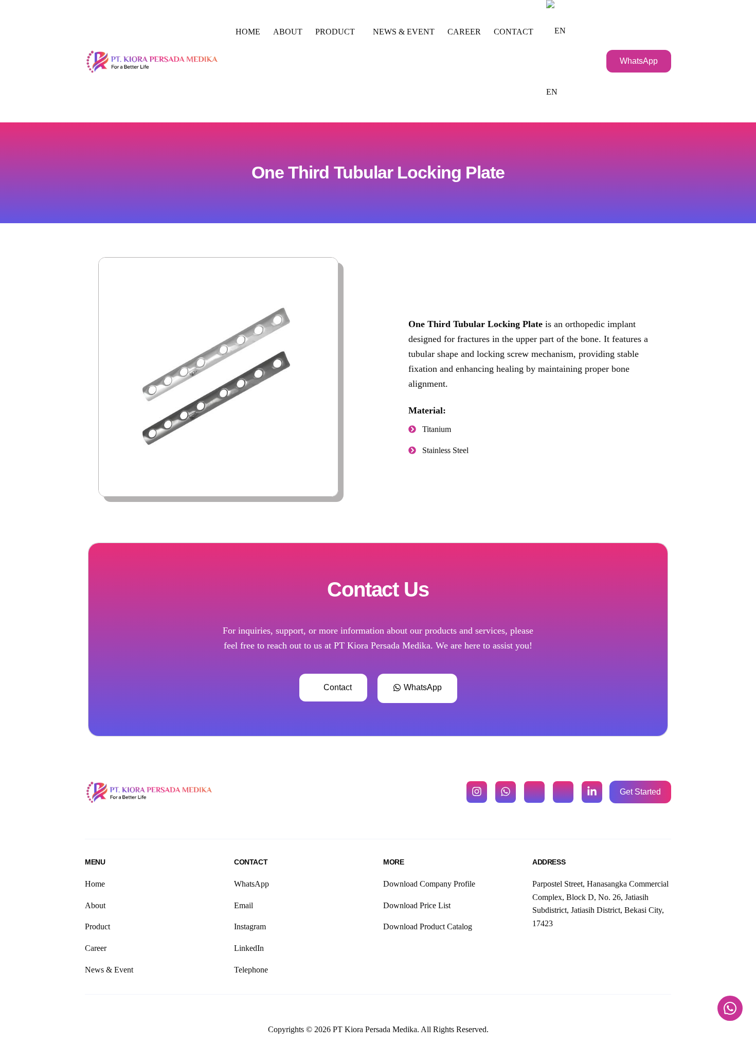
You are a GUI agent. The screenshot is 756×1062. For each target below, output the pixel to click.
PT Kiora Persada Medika (375, 1029)
